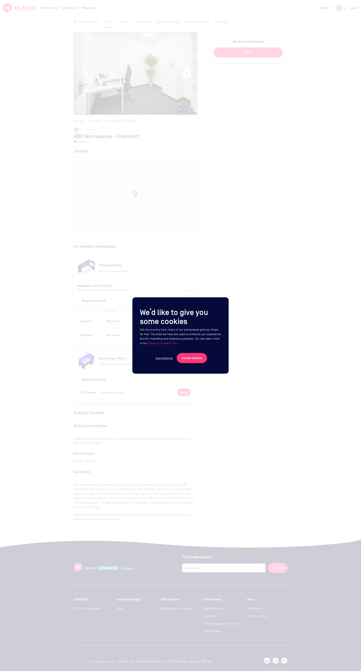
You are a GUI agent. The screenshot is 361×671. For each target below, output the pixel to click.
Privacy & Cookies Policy (163, 343)
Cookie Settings (164, 358)
